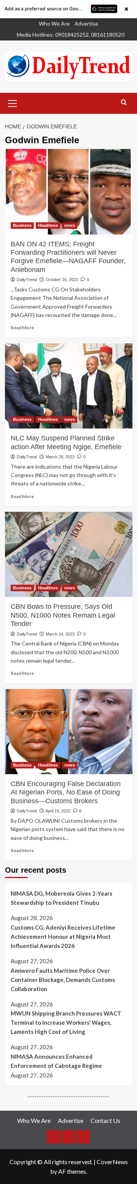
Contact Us (105, 1120)
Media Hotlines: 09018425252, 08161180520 (70, 34)
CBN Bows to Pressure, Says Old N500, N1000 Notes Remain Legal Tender (63, 615)
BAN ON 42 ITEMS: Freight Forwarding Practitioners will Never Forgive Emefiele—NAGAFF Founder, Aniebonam (68, 256)
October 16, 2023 (62, 279)
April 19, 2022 (57, 811)
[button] (12, 102)
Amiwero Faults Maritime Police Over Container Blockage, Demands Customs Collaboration (63, 979)
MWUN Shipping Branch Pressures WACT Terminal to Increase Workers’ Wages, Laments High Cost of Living (66, 1022)
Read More (22, 327)
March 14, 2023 (60, 634)
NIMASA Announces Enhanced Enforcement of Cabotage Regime (56, 1061)
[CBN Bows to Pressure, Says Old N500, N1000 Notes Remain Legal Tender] (68, 554)
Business (22, 225)
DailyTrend (27, 279)
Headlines (48, 225)
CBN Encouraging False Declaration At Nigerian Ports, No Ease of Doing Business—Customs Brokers (66, 792)
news (69, 225)
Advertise (86, 23)
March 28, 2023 (60, 457)
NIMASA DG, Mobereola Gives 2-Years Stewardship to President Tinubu (61, 898)
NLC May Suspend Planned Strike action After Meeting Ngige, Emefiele (66, 442)
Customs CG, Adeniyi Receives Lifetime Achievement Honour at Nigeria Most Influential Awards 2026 (63, 936)
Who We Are (54, 23)
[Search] (124, 102)
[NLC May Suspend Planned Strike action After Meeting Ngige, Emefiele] (68, 386)
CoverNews (112, 1161)
